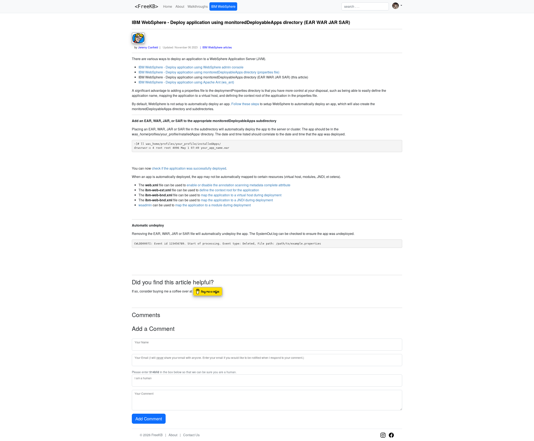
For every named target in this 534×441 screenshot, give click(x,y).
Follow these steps (245, 103)
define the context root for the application (229, 190)
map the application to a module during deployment (213, 205)
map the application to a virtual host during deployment (241, 195)
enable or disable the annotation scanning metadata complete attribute (238, 185)
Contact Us (191, 434)
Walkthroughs (198, 6)
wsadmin (145, 205)
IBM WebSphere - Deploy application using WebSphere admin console (191, 67)
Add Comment (148, 419)
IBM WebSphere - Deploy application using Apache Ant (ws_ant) (186, 82)
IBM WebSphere (223, 6)
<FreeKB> (145, 6)
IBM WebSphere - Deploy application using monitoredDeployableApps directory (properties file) (209, 72)
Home (167, 6)
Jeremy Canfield (148, 47)
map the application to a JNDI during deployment (237, 200)
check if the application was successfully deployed (189, 168)
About (179, 6)
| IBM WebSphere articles (215, 47)
